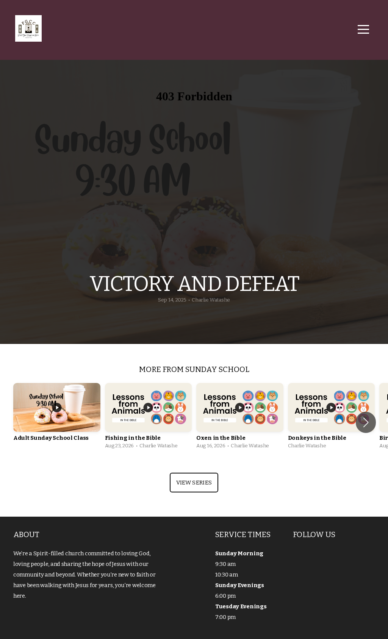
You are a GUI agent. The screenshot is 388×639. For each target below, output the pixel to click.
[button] (366, 422)
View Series (194, 482)
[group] (56, 418)
